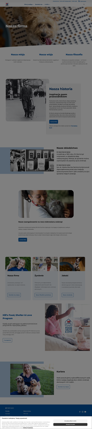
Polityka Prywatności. (28, 427)
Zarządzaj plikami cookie (70, 421)
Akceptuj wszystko (70, 424)
